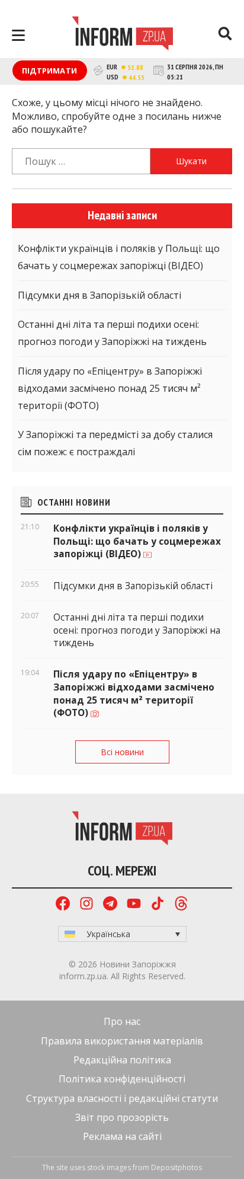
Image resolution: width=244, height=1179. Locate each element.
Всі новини (122, 752)
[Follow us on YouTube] (134, 904)
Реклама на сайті (122, 1136)
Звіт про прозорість (122, 1117)
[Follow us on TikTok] (157, 904)
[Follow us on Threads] (181, 904)
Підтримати (49, 70)
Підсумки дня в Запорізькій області (99, 295)
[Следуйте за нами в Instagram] (86, 904)
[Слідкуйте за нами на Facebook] (63, 904)
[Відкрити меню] (18, 35)
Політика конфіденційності (122, 1078)
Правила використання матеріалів (122, 1040)
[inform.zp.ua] (122, 35)
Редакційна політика (122, 1059)
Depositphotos (176, 1167)
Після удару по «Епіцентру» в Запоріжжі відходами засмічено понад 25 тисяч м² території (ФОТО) (110, 388)
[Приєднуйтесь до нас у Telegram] (110, 904)
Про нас (122, 1021)
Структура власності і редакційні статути (122, 1098)
